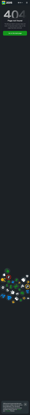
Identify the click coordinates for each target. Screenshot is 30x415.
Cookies (7, 411)
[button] (26, 2)
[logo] (7, 2)
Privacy (19, 409)
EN (20, 2)
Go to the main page (15, 33)
